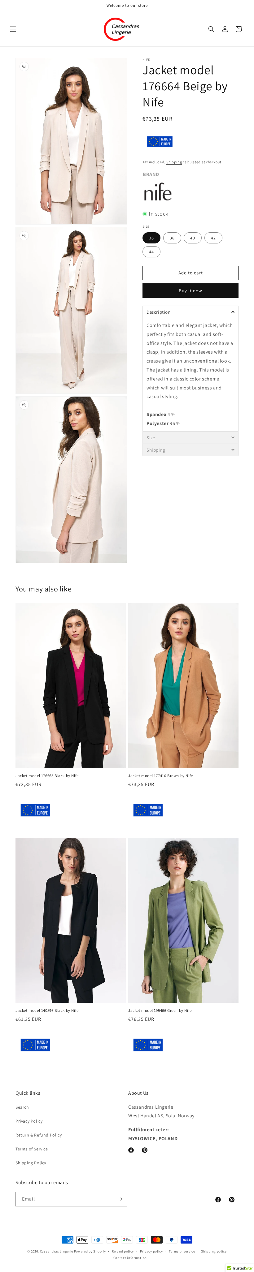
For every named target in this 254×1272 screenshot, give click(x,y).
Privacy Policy (28, 1121)
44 (151, 252)
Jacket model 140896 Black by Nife (47, 1010)
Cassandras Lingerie (56, 1251)
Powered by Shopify (90, 1251)
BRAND (151, 174)
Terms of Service (31, 1149)
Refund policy (123, 1251)
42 (213, 238)
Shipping (174, 162)
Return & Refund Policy (38, 1135)
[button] (13, 29)
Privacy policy (151, 1251)
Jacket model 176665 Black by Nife (47, 775)
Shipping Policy (30, 1163)
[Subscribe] (120, 1199)
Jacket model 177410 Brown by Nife (160, 775)
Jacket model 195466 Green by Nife (160, 1010)
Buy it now (190, 291)
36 (151, 238)
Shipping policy (214, 1251)
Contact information (130, 1258)
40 (192, 238)
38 (172, 238)
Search (22, 1107)
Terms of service (182, 1251)
